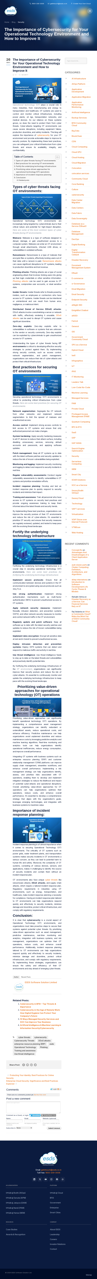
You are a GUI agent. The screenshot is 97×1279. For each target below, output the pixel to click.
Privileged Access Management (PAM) (80, 415)
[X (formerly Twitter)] (40, 1179)
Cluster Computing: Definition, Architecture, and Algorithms (80, 570)
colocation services (80, 173)
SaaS (74, 432)
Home (6, 22)
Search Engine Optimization (78, 449)
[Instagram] (51, 1179)
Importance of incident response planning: (34, 175)
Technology (77, 503)
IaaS (73, 355)
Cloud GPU (76, 152)
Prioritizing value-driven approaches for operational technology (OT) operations (33, 170)
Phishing (44, 1047)
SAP (73, 438)
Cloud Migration (79, 163)
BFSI (52, 1198)
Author (16, 977)
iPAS (74, 371)
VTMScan (76, 527)
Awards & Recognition (15, 1234)
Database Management (77, 232)
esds (52, 1044)
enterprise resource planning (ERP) (29, 1044)
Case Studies (11, 1229)
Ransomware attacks (52, 261)
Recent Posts (26, 977)
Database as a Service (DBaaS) (79, 225)
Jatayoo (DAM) (16, 1203)
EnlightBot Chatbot (80, 310)
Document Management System (81, 266)
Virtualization (77, 514)
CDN (74, 141)
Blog (13, 22)
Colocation (76, 168)
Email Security (78, 294)
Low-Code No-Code (81, 387)
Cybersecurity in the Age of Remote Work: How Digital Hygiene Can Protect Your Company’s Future (40, 1013)
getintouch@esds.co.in (51, 1170)
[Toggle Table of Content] (56, 157)
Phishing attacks (20, 281)
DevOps (75, 239)
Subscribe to (11, 1128)
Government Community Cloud (80, 338)
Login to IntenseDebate (35, 1115)
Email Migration (78, 289)
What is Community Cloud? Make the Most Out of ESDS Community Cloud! (81, 616)
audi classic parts (79, 565)
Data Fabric (77, 213)
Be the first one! (40, 1095)
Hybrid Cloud (77, 350)
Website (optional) (49, 1118)
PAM (74, 403)
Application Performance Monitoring (77, 104)
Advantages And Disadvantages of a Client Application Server (80, 556)
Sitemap (89, 1275)
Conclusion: (21, 177)
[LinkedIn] (34, 1179)
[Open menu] (90, 11)
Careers (53, 1239)
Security (25, 75)
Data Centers (77, 208)
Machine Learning (80, 393)
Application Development (78, 90)
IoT (73, 366)
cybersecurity (43, 135)
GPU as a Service (79, 345)
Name (8, 1118)
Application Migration (81, 97)
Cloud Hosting (78, 157)
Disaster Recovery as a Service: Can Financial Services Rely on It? (81, 602)
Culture (75, 189)
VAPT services (78, 509)
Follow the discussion (59, 1089)
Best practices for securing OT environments (35, 163)
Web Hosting (77, 532)
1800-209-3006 (52, 1172)
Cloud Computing (79, 147)
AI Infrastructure (79, 78)
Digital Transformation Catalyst (78, 252)
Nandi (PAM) (15, 1208)
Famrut (75, 321)
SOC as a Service (79, 485)
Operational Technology (25, 1047)
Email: (38, 1170)
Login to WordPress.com (48, 1115)
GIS (73, 331)
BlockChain (77, 136)
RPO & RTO (77, 427)
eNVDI (74, 315)
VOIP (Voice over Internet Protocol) (79, 520)
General (75, 326)
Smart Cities (55, 1212)
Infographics (77, 361)
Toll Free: (41, 1172)
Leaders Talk (77, 382)
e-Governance (78, 283)
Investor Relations (57, 1244)
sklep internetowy (80, 579)
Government (55, 1203)
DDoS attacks (44, 1040)
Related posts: (24, 180)
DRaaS (75, 273)
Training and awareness (24, 1050)
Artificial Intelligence (81, 112)
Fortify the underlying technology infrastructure (36, 166)
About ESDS (55, 1229)
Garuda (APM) (16, 1198)
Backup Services (79, 118)
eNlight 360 (77, 305)
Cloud (56, 1193)
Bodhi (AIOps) (16, 1193)
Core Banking (78, 184)
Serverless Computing (77, 462)
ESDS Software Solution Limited (41, 982)
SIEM (74, 469)
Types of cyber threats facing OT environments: (36, 161)
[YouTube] (45, 1179)
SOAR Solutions (79, 480)
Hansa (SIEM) (15, 1213)
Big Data (75, 131)
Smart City (76, 474)
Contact (53, 1249)
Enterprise (54, 1208)
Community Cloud (80, 179)
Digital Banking (78, 244)
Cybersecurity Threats (24, 1040)
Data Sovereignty (79, 218)
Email (26, 1118)
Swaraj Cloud (78, 498)
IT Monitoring (78, 377)
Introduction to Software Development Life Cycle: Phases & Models (80, 587)
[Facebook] (57, 1179)
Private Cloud (78, 409)
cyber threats (51, 880)
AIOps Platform (78, 84)
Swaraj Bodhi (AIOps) (77, 491)
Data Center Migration (77, 201)
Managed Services (80, 398)
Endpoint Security (79, 299)
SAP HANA (77, 443)
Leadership (55, 1234)
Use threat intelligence (24, 1054)
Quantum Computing (81, 422)
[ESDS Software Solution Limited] (19, 987)
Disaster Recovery (80, 260)
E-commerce (77, 278)
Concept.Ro (77, 550)
